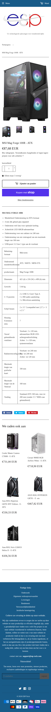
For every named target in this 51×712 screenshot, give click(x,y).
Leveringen (25, 600)
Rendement (25, 603)
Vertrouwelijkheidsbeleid (25, 607)
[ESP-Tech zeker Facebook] (24, 689)
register (44, 676)
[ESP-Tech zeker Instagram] (29, 689)
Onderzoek (25, 593)
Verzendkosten (20, 153)
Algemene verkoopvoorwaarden (25, 596)
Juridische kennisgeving (25, 610)
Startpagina (6, 45)
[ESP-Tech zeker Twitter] (20, 689)
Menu (7, 3)
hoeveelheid (6, 163)
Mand (46, 3)
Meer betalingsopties (25, 200)
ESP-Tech (26, 696)
